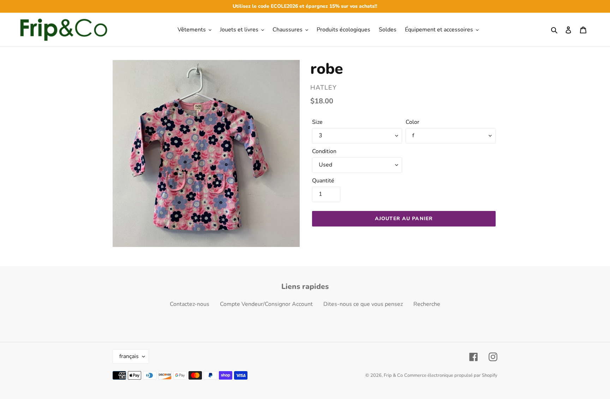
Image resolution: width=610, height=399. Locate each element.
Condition (324, 151)
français (129, 356)
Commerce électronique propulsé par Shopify (450, 375)
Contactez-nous (189, 304)
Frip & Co (393, 375)
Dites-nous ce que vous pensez (363, 304)
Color (412, 122)
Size (317, 122)
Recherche (426, 304)
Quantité (323, 181)
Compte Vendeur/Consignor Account (266, 304)
